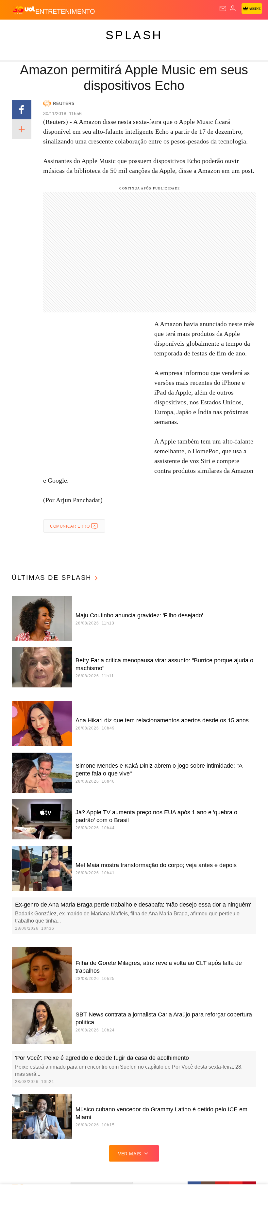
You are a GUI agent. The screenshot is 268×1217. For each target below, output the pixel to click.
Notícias (92, 30)
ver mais (129, 1153)
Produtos (15, 30)
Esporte (220, 30)
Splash (245, 30)
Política (118, 30)
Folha (197, 30)
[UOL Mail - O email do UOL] (223, 8)
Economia (171, 30)
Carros (144, 30)
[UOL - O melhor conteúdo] (23, 10)
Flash (41, 30)
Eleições (64, 30)
